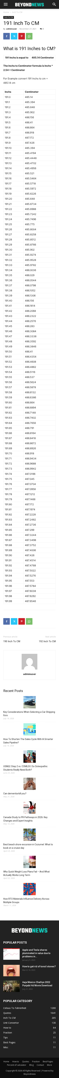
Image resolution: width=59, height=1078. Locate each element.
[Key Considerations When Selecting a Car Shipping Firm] (29, 702)
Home (6, 12)
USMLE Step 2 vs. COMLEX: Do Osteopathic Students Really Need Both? (25, 768)
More (49, 1065)
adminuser (11, 29)
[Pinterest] (21, 36)
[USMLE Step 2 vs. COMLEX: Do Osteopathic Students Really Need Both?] (29, 757)
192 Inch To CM (47, 641)
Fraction (36, 1061)
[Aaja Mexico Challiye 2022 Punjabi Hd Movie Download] (11, 986)
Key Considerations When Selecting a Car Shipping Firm (29, 714)
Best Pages (48, 1061)
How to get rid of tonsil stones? (39, 966)
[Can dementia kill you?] (29, 784)
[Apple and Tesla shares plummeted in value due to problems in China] (11, 954)
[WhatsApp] (29, 36)
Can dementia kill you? (14, 793)
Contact (40, 1065)
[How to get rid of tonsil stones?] (11, 970)
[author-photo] (29, 669)
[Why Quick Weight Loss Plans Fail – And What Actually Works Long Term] (29, 862)
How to (15, 1061)
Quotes (25, 1061)
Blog (31, 1065)
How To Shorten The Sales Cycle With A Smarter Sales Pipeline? (28, 741)
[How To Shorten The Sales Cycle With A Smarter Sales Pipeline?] (29, 730)
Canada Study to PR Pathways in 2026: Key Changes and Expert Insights (25, 819)
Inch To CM (17, 12)
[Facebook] (6, 36)
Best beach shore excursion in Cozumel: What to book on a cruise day (28, 846)
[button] (5, 4)
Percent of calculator (16, 1065)
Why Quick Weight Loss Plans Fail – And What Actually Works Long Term (26, 873)
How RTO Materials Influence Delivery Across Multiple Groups (26, 901)
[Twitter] (14, 36)
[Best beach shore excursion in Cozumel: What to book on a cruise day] (29, 835)
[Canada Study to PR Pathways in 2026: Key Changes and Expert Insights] (29, 808)
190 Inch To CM (11, 641)
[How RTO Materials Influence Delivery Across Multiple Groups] (29, 889)
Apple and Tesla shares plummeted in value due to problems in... (36, 953)
